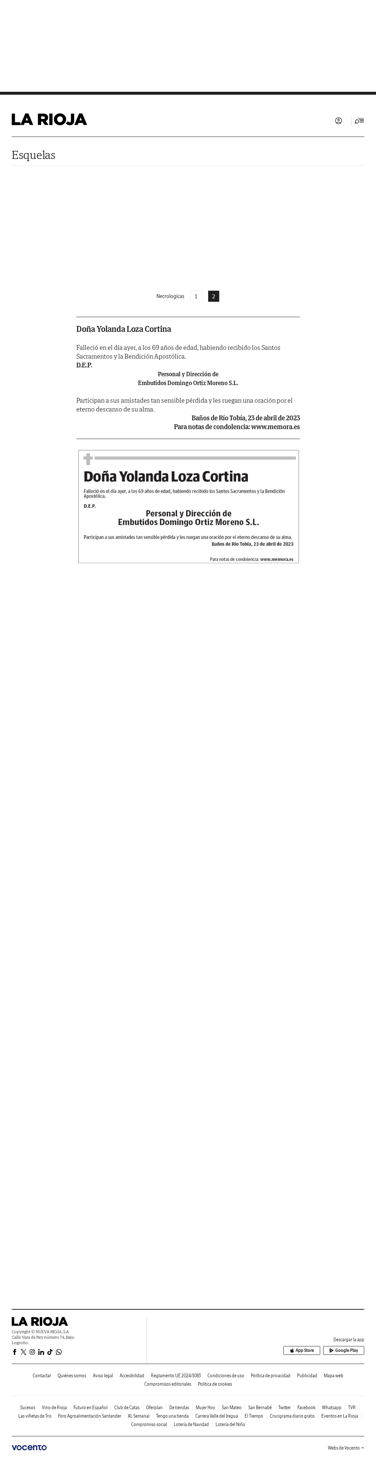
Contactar (42, 1375)
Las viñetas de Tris (34, 1416)
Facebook (306, 1407)
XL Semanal (138, 1416)
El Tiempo (254, 1416)
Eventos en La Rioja (339, 1416)
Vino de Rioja (54, 1407)
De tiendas (179, 1407)
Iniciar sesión (338, 120)
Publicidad (307, 1375)
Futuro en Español (90, 1407)
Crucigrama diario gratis (292, 1416)
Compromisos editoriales (167, 1384)
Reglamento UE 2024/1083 (176, 1375)
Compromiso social (149, 1424)
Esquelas (33, 154)
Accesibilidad (132, 1375)
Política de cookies (215, 1384)
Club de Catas (127, 1407)
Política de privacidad (270, 1375)
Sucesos (27, 1407)
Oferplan (154, 1407)
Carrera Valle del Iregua (216, 1416)
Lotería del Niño (230, 1424)
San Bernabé (260, 1407)
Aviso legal (103, 1375)
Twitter (284, 1407)
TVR (352, 1407)
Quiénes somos (72, 1375)
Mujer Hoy (205, 1407)
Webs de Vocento (344, 1448)
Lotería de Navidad (191, 1424)
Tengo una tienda (172, 1416)
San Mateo (232, 1407)
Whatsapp (331, 1407)
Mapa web (333, 1375)
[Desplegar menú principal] (359, 120)
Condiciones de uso (225, 1375)
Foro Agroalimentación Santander (89, 1416)
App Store (305, 1350)
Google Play (346, 1350)
